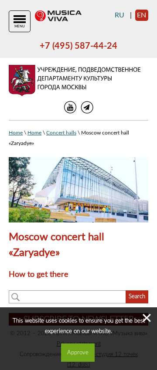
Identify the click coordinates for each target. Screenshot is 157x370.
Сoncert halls (61, 132)
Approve (78, 352)
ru (119, 15)
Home (16, 132)
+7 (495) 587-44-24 (78, 46)
